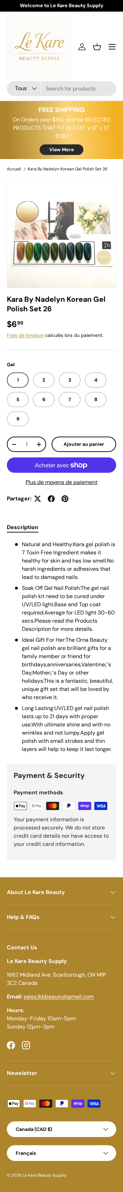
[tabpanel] (61, 646)
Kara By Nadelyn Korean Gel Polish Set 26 (68, 169)
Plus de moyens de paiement (61, 482)
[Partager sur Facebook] (51, 499)
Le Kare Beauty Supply (44, 1175)
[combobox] (61, 88)
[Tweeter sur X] (37, 499)
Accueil (14, 169)
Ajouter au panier (84, 444)
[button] (97, 46)
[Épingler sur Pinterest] (65, 499)
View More (61, 149)
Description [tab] (22, 527)
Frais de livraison (25, 335)
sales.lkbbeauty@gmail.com (59, 996)
